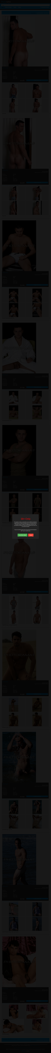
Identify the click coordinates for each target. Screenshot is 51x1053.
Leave (30, 535)
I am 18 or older (22, 535)
